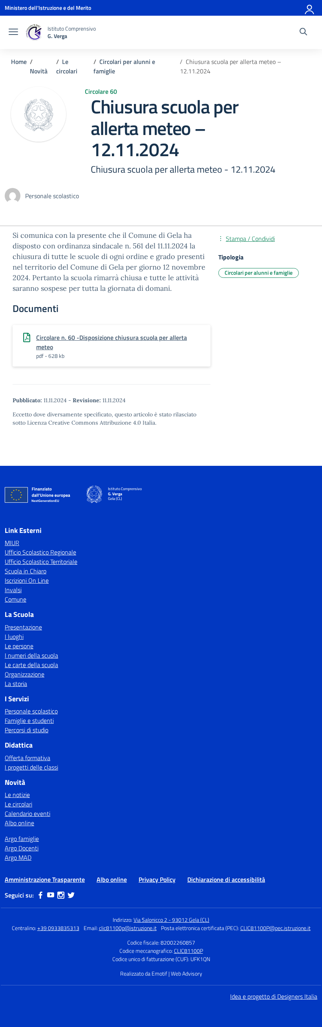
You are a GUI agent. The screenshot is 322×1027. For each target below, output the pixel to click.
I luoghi (14, 636)
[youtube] (50, 895)
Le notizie (17, 794)
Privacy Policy (157, 879)
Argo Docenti (21, 848)
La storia (16, 683)
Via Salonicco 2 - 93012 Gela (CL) (171, 920)
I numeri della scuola (31, 655)
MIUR (12, 542)
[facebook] (40, 895)
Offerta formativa (27, 757)
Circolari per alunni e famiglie (259, 272)
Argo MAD (18, 857)
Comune (15, 599)
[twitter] (71, 895)
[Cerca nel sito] (303, 32)
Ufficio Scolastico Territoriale (41, 561)
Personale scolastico (31, 711)
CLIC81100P (188, 951)
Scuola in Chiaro (25, 571)
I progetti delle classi (31, 767)
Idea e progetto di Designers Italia (273, 996)
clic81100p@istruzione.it (128, 928)
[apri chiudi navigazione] (13, 32)
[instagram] (60, 895)
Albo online (19, 823)
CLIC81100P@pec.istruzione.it (275, 928)
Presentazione (23, 627)
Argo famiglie (22, 838)
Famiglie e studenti (29, 720)
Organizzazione (24, 674)
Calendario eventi (27, 813)
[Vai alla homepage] (34, 32)
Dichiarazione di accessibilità (226, 879)
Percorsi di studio (26, 730)
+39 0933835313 (58, 928)
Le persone (19, 646)
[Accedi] (309, 8)
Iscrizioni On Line (27, 580)
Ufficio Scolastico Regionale (40, 552)
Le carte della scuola (31, 664)
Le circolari (18, 804)
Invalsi (13, 590)
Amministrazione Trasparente (45, 879)
